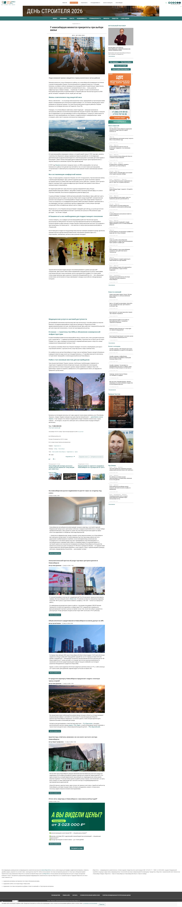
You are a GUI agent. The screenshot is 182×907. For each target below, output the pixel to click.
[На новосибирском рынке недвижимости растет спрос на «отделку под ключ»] (77, 511)
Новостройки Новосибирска (120, 69)
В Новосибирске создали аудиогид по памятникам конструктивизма (119, 259)
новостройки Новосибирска (59, 451)
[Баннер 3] (84, 476)
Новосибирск (61, 448)
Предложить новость (83, 456)
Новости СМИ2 (52, 472)
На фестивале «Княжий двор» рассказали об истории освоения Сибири (120, 173)
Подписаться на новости (97, 456)
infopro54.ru (46, 873)
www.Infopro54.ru (46, 870)
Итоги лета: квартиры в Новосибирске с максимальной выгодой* (73, 799)
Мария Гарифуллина (58, 742)
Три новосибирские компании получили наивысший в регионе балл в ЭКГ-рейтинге (121, 469)
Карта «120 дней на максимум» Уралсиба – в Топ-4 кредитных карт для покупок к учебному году (121, 305)
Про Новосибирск (126, 62)
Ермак (76, 451)
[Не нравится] (53, 459)
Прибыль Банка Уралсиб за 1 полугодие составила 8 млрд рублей (120, 329)
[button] (166, 2)
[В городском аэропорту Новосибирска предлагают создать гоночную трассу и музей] (77, 699)
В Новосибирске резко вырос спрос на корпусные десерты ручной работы (119, 198)
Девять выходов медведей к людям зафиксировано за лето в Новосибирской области (120, 223)
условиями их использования (90, 903)
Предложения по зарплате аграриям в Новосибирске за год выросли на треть (91, 466)
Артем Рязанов (57, 623)
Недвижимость (76, 23)
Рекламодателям (175, 4)
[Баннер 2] (69, 476)
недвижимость (70, 451)
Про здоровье (114, 62)
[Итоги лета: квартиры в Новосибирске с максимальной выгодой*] (77, 817)
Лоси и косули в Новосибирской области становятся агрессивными (120, 156)
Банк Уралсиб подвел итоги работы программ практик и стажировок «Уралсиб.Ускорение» (119, 321)
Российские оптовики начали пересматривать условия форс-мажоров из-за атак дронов (120, 478)
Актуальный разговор (117, 26)
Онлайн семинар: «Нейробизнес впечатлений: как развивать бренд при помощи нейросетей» (120, 358)
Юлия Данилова (57, 565)
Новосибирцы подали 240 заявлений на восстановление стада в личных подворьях (120, 268)
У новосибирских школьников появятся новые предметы (120, 214)
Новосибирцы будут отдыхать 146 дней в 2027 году (120, 189)
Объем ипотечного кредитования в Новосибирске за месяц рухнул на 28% (76, 621)
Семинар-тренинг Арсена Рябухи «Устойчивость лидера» (118, 374)
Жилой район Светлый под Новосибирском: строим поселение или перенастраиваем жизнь (119, 49)
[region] (77, 251)
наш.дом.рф (80, 431)
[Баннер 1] (55, 476)
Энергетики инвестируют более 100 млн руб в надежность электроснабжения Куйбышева (120, 296)
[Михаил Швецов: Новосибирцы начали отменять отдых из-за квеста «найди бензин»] (120, 412)
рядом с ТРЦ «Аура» (75, 725)
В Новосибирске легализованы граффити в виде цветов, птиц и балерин (121, 232)
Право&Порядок (117, 494)
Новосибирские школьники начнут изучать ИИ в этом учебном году (121, 139)
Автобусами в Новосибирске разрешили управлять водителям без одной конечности (120, 130)
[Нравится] (49, 459)
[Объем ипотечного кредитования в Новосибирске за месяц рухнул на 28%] (77, 639)
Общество (116, 127)
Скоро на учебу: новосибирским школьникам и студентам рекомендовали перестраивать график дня (121, 241)
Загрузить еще (77, 848)
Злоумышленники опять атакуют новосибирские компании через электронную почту (118, 497)
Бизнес (110, 145)
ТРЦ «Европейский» (94, 727)
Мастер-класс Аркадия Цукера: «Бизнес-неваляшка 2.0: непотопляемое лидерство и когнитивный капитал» (121, 383)
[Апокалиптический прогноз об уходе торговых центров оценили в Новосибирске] (77, 581)
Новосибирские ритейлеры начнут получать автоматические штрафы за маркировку (119, 488)
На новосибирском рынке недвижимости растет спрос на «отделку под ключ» (120, 181)
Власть (110, 127)
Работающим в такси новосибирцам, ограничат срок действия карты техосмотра (119, 251)
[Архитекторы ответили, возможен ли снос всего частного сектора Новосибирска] (77, 757)
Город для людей (121, 65)
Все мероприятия (112, 389)
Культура (111, 171)
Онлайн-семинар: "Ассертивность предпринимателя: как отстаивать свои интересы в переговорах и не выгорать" (120, 366)
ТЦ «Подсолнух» (88, 723)
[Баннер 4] (98, 476)
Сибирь (55, 448)
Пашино (57, 165)
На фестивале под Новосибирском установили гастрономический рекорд (120, 206)
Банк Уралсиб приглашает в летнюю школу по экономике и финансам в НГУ (121, 336)
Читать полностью (55, 553)
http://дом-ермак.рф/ (54, 428)
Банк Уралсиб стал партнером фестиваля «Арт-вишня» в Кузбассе (120, 312)
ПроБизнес (120, 467)
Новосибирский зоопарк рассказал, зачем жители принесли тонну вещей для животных (61, 467)
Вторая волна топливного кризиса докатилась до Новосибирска (118, 165)
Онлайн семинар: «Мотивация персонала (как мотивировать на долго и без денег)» (121, 349)
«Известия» (73, 599)
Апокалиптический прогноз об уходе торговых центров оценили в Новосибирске (119, 278)
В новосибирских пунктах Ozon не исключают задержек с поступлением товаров (119, 148)
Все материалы (112, 56)
